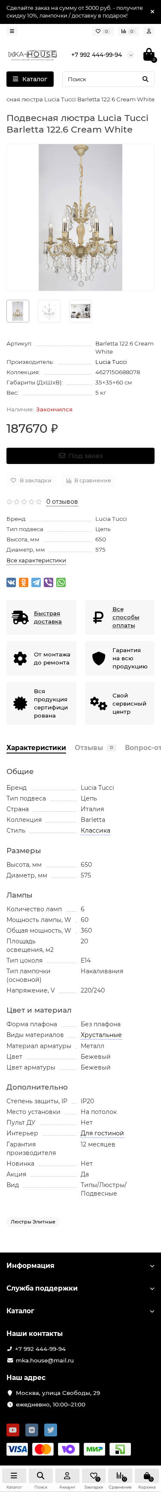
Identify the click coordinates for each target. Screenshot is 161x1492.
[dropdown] (12, 31)
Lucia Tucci (111, 361)
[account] (149, 31)
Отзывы (94, 748)
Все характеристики (36, 560)
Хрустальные (101, 1035)
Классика (95, 830)
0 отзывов (62, 501)
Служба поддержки (42, 1288)
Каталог (20, 1311)
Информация (30, 1266)
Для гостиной (102, 1133)
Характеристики (36, 748)
